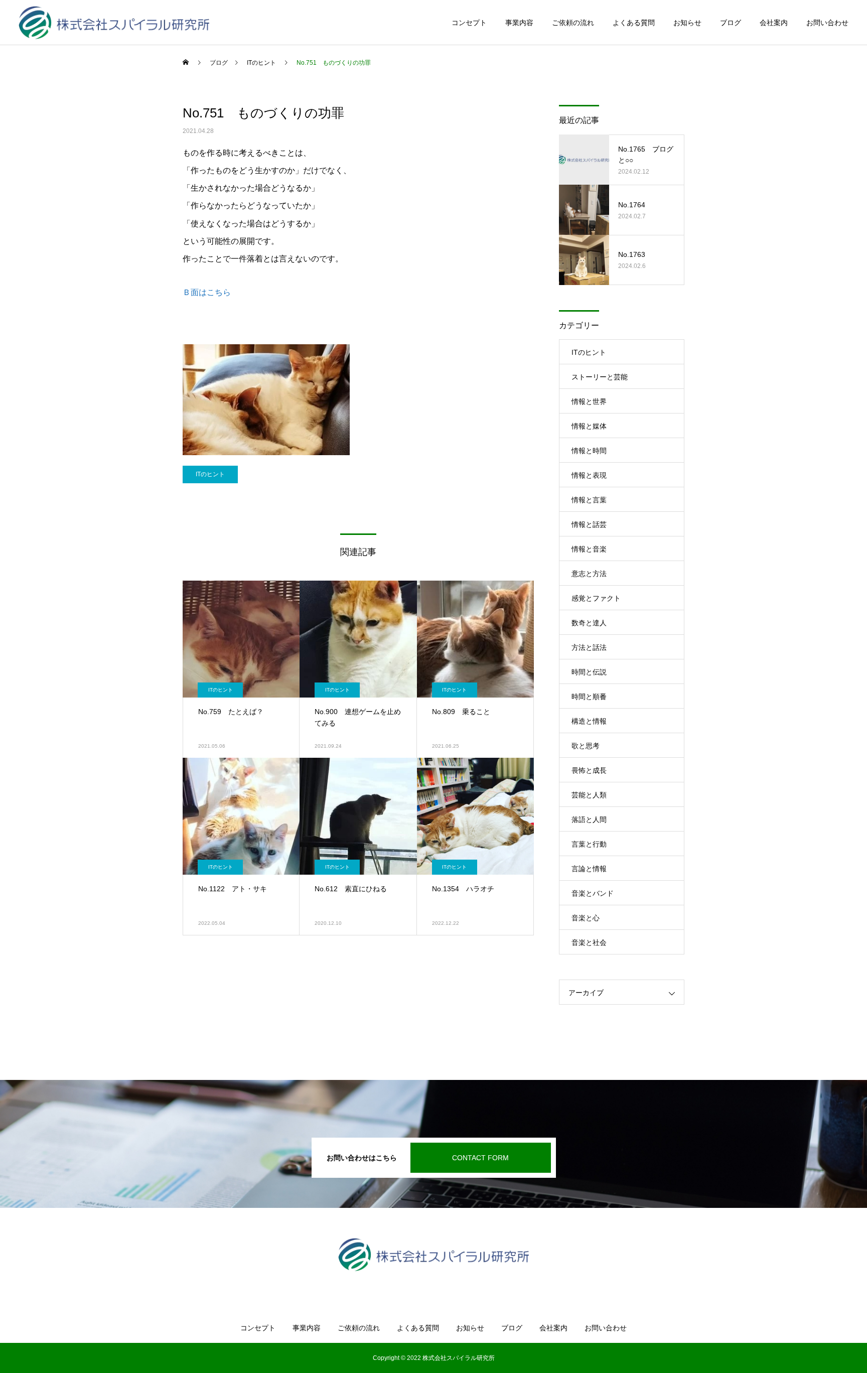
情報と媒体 (589, 426)
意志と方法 (589, 574)
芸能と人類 (589, 795)
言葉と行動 (589, 844)
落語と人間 (589, 819)
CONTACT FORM (480, 1158)
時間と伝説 (589, 672)
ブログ (730, 23)
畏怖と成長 (589, 770)
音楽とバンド (592, 893)
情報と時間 (589, 451)
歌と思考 (585, 746)
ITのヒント (210, 474)
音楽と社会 (589, 942)
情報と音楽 (589, 549)
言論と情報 (589, 869)
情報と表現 (589, 475)
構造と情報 (589, 721)
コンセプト (469, 23)
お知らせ (687, 23)
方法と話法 (589, 647)
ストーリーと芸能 (599, 377)
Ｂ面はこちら (207, 292)
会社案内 (774, 23)
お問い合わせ (827, 23)
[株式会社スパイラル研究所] (114, 22)
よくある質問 (634, 23)
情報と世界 (589, 401)
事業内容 (519, 23)
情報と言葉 (589, 500)
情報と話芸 (589, 524)
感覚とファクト (596, 598)
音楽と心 (585, 918)
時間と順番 (589, 697)
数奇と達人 (589, 623)
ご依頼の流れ (573, 23)
